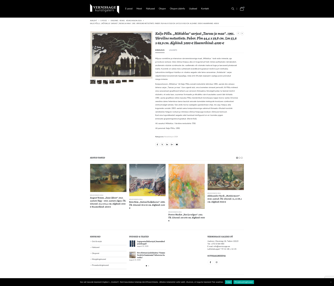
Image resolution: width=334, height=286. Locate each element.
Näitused (150, 8)
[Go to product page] (108, 178)
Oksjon (162, 8)
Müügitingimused (99, 259)
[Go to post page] (132, 243)
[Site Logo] (104, 9)
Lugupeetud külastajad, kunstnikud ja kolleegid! (151, 242)
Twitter (162, 144)
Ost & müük (97, 241)
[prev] (238, 33)
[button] (232, 8)
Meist (139, 8)
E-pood (128, 8)
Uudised (193, 8)
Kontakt (205, 8)
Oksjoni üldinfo (177, 8)
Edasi (228, 282)
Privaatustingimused (100, 265)
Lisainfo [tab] (173, 50)
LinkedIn (167, 144)
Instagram (216, 262)
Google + (172, 144)
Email (177, 144)
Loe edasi (122, 168)
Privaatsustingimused (244, 282)
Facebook (157, 144)
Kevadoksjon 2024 (171, 137)
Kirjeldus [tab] (160, 50)
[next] (242, 33)
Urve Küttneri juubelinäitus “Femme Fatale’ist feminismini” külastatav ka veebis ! (151, 255)
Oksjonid (95, 253)
